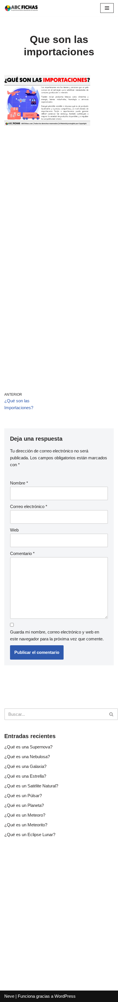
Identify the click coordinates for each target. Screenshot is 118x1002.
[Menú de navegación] (107, 8)
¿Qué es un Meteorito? (25, 824)
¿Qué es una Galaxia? (25, 766)
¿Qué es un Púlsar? (23, 795)
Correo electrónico (28, 506)
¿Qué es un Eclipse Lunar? (29, 834)
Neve (9, 996)
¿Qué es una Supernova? (28, 746)
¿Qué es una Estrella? (25, 776)
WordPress (65, 996)
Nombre (19, 483)
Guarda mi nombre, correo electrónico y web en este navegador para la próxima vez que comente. (57, 635)
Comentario (22, 553)
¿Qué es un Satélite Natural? (31, 785)
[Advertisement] (59, 195)
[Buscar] (111, 714)
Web (14, 530)
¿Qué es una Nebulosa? (27, 756)
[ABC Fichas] (21, 8)
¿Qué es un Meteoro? (24, 815)
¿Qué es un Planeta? (24, 805)
